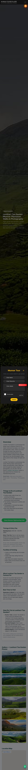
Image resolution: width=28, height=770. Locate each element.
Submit (14, 399)
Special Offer (23, 384)
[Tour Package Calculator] (25, 5)
